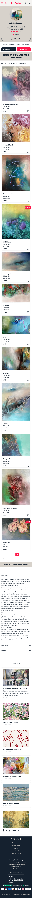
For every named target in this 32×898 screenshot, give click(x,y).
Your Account (16, 845)
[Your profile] (26, 3)
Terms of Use (17, 894)
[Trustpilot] (16, 885)
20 (3, 558)
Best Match (22, 63)
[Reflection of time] (16, 178)
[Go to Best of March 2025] (16, 714)
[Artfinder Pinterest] (20, 839)
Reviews (12, 44)
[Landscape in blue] (16, 267)
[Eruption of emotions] (16, 493)
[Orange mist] (16, 450)
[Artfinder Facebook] (11, 839)
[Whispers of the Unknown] (16, 89)
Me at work (26, 44)
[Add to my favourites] (28, 111)
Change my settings (16, 872)
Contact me (23, 49)
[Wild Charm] (16, 227)
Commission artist (8, 49)
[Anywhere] (16, 364)
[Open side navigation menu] (2, 3)
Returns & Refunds (16, 851)
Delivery (16, 848)
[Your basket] (30, 3)
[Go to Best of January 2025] (16, 795)
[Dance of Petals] (16, 133)
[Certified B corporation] (16, 879)
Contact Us (16, 856)
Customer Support (16, 853)
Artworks (5, 44)
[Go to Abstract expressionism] (16, 768)
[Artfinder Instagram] (17, 839)
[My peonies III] (16, 534)
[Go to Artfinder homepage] (16, 3)
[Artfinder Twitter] (14, 839)
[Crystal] (16, 407)
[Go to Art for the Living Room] (16, 741)
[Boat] (16, 331)
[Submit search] (6, 3)
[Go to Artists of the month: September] (16, 684)
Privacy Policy (26, 894)
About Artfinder (16, 843)
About (19, 44)
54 (22, 29)
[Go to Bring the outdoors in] (16, 821)
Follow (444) (17, 39)
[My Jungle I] (16, 299)
